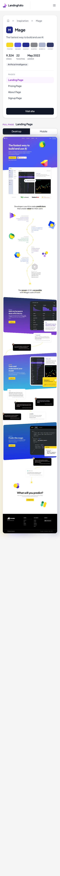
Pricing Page (15, 85)
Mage (39, 20)
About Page (14, 91)
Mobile (43, 131)
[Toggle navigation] (54, 5)
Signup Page (15, 97)
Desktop (16, 131)
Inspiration (22, 20)
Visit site (30, 111)
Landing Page (15, 79)
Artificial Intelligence (17, 64)
